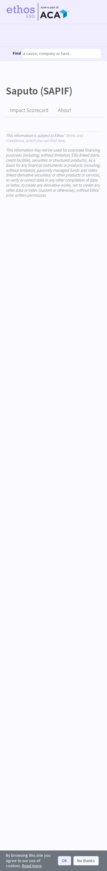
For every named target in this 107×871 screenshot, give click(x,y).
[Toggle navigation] (96, 12)
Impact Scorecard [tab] (29, 110)
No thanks (86, 860)
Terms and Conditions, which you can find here (44, 138)
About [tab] (64, 110)
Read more (32, 865)
